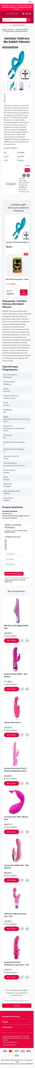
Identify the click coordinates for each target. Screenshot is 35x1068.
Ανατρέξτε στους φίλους (10, 47)
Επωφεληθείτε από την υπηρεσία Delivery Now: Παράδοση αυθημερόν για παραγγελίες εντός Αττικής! (17, 7)
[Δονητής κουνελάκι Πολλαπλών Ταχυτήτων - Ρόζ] (16, 947)
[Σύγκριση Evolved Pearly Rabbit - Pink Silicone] (27, 689)
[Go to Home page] (11, 13)
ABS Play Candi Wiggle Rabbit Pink (16, 626)
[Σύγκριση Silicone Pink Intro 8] (27, 735)
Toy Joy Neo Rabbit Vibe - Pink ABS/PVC (16, 866)
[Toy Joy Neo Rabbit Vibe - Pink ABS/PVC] (16, 850)
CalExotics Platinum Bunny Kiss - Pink (15, 915)
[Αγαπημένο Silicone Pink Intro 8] (22, 735)
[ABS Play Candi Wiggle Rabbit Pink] (16, 610)
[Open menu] (3, 13)
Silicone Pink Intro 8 (12, 722)
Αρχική (4, 29)
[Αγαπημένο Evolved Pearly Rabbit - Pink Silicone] (22, 689)
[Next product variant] (21, 248)
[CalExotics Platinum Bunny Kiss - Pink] (16, 899)
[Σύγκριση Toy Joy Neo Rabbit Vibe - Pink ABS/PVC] (27, 880)
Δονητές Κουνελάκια (21, 29)
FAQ (29, 2)
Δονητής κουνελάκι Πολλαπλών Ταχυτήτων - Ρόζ (16, 963)
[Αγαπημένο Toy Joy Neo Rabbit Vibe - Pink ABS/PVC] (22, 880)
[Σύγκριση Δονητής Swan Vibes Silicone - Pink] (27, 832)
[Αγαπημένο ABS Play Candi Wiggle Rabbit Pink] (22, 640)
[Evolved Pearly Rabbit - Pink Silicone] (16, 659)
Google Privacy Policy (10, 580)
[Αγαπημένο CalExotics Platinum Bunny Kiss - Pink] (22, 929)
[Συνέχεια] (29, 86)
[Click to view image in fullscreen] (16, 65)
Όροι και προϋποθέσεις (10, 1042)
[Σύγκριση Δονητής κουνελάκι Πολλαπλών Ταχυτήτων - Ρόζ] (27, 977)
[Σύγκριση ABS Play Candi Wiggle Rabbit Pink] (27, 640)
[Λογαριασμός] (26, 13)
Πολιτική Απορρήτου (9, 1045)
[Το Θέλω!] (27, 170)
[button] (16, 1016)
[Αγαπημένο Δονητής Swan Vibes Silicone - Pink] (22, 832)
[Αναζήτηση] (29, 20)
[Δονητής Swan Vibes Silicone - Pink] (16, 802)
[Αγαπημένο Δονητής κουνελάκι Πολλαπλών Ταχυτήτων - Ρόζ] (22, 977)
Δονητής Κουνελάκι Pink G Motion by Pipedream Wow (15, 769)
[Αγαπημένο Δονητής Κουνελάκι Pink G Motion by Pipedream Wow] (22, 783)
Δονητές (11, 29)
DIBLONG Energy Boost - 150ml (17, 279)
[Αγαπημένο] (24, 175)
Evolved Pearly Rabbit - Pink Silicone (15, 675)
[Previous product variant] (21, 215)
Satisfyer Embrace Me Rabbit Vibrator (16, 31)
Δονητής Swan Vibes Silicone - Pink (16, 818)
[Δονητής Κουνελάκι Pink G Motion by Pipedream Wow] (16, 753)
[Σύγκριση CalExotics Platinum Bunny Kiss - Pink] (27, 929)
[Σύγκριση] (28, 175)
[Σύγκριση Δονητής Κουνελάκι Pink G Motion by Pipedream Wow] (27, 783)
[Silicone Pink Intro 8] (16, 707)
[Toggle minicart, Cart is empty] (29, 13)
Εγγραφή (17, 1006)
